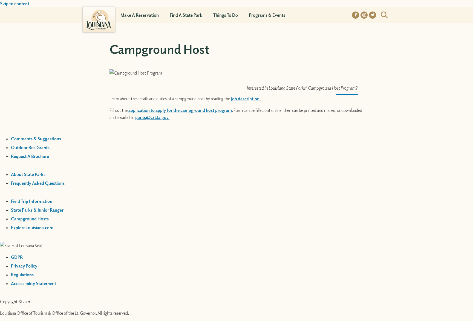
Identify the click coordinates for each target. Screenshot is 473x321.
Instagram (364, 15)
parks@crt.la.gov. (152, 117)
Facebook (355, 15)
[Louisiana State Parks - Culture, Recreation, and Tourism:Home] (99, 15)
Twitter (372, 15)
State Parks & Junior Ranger (37, 210)
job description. (246, 98)
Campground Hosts (30, 218)
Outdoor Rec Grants (30, 147)
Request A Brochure (30, 156)
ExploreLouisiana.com (32, 227)
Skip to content (14, 3)
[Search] (384, 15)
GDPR (17, 257)
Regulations (22, 274)
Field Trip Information (31, 201)
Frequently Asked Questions (38, 183)
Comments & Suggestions (36, 138)
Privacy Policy (24, 266)
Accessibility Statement (33, 283)
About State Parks (28, 174)
